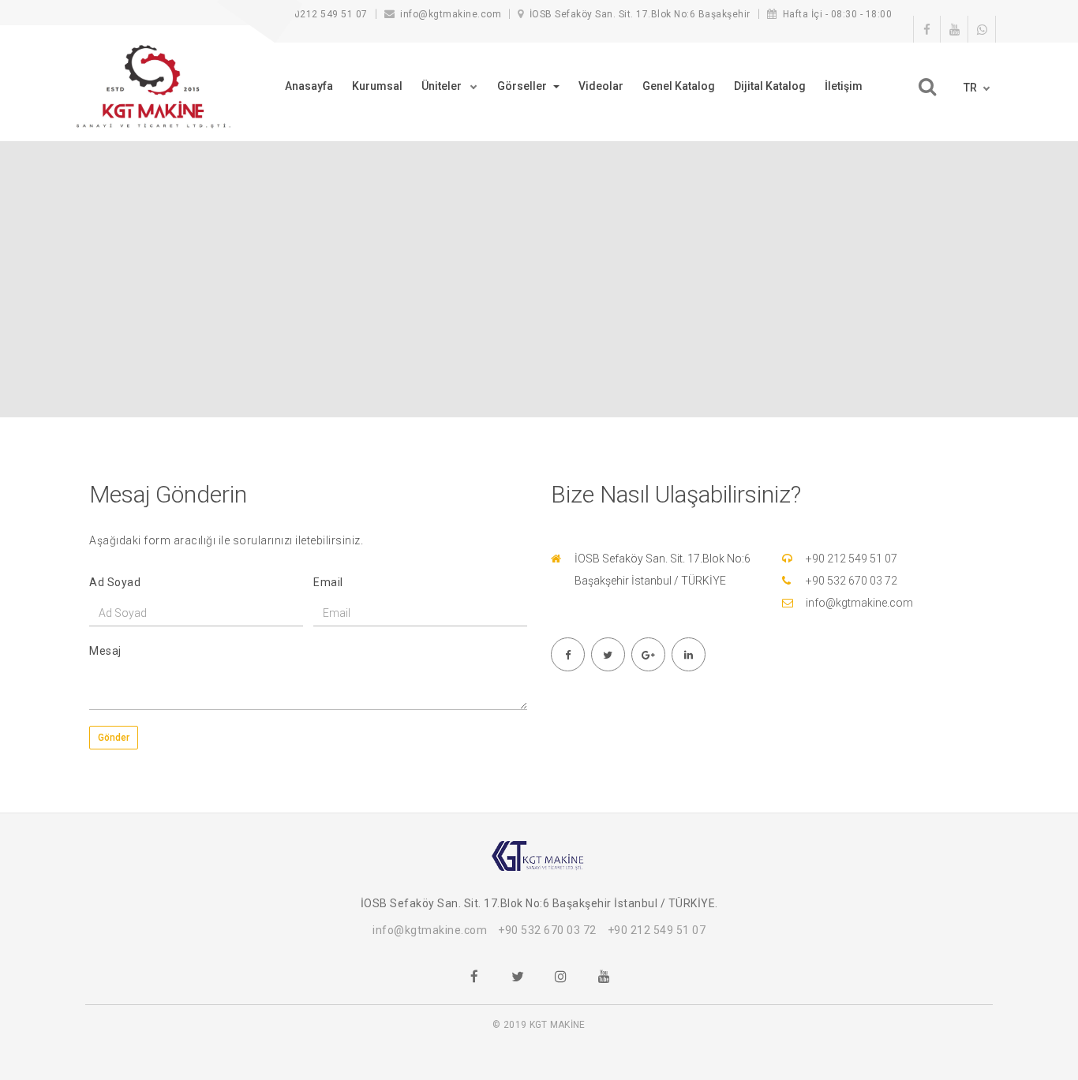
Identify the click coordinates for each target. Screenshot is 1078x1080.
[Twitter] (608, 654)
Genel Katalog (678, 86)
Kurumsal (377, 86)
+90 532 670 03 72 (851, 580)
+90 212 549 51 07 (851, 558)
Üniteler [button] (442, 86)
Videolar (600, 86)
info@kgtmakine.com (859, 602)
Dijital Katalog (770, 86)
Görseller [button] (523, 86)
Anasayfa (309, 86)
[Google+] (648, 654)
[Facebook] (567, 654)
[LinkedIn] (688, 654)
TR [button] (970, 87)
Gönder (113, 737)
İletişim (844, 86)
